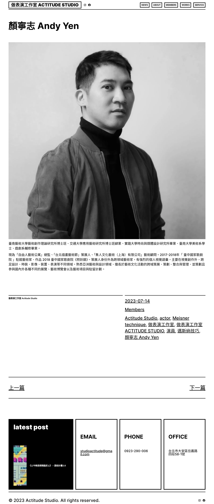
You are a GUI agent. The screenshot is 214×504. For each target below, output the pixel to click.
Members (134, 309)
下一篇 (197, 388)
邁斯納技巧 (188, 330)
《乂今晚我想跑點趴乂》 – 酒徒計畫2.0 (47, 465)
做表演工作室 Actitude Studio (45, 4)
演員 (170, 330)
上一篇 (17, 388)
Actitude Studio (141, 318)
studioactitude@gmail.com (96, 452)
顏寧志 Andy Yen (142, 337)
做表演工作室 (161, 324)
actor (165, 318)
